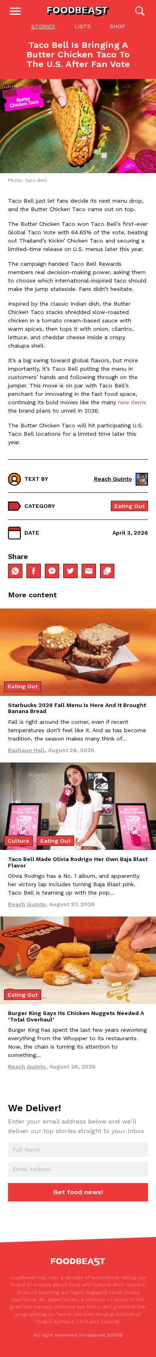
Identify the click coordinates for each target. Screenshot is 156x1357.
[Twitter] (70, 571)
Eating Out (129, 506)
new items (132, 402)
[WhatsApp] (15, 571)
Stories (43, 26)
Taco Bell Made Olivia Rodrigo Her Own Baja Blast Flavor (78, 862)
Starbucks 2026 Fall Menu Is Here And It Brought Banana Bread (77, 708)
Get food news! (78, 1192)
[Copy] (107, 571)
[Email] (89, 571)
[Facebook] (33, 571)
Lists (82, 26)
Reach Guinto (113, 479)
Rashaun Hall (26, 750)
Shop (117, 26)
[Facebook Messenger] (52, 571)
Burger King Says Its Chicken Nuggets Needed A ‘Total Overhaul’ (76, 1016)
